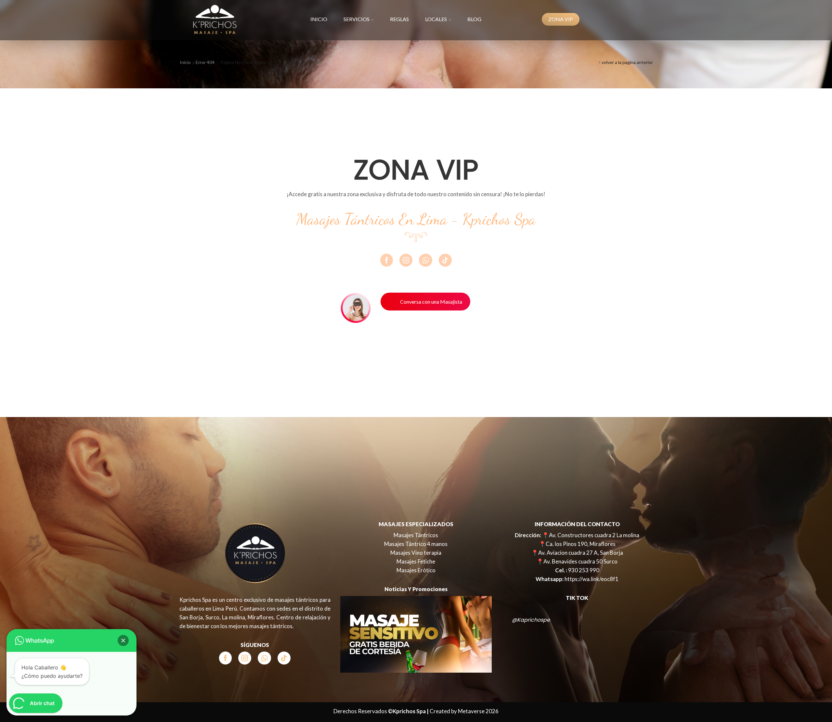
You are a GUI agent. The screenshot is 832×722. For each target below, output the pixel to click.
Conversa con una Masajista (431, 301)
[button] (123, 640)
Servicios (357, 19)
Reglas (399, 19)
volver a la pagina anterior (627, 62)
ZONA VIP (560, 19)
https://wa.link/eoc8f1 (591, 579)
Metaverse (471, 711)
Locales (436, 19)
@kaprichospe (531, 620)
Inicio (318, 19)
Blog (474, 19)
